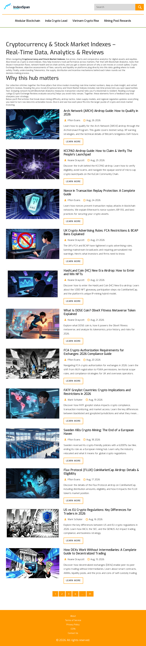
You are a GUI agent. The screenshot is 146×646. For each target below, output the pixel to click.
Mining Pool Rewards (117, 21)
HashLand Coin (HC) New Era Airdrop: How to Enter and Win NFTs (99, 272)
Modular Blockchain (27, 21)
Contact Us (73, 633)
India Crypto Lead (56, 21)
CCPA (73, 629)
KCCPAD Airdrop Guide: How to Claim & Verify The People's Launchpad (98, 152)
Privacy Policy (73, 624)
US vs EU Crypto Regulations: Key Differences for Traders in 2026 (97, 511)
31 (90, 593)
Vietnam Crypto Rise (85, 21)
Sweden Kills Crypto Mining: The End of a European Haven (99, 432)
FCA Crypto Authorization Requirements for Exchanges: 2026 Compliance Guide (94, 352)
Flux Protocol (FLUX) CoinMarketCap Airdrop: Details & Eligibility (101, 472)
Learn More (73, 141)
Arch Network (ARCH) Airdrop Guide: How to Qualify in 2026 (101, 112)
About (73, 616)
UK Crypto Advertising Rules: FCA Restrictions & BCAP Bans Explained (101, 232)
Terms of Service (73, 620)
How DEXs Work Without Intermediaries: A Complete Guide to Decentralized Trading (100, 551)
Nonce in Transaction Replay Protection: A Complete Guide (99, 192)
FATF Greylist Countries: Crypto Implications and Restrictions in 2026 (97, 392)
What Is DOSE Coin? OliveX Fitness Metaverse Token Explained (100, 312)
